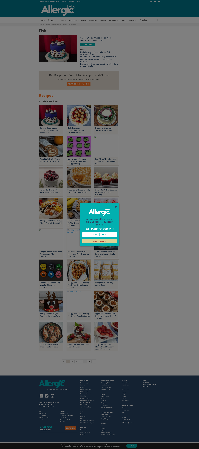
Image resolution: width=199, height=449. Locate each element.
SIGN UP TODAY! (99, 241)
